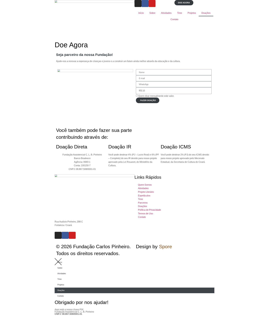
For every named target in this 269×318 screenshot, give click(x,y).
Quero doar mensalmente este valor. (156, 96)
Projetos (192, 13)
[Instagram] (138, 3)
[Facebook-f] (145, 3)
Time (179, 13)
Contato (174, 19)
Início (141, 13)
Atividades (166, 13)
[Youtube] (152, 3)
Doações (205, 13)
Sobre (152, 13)
